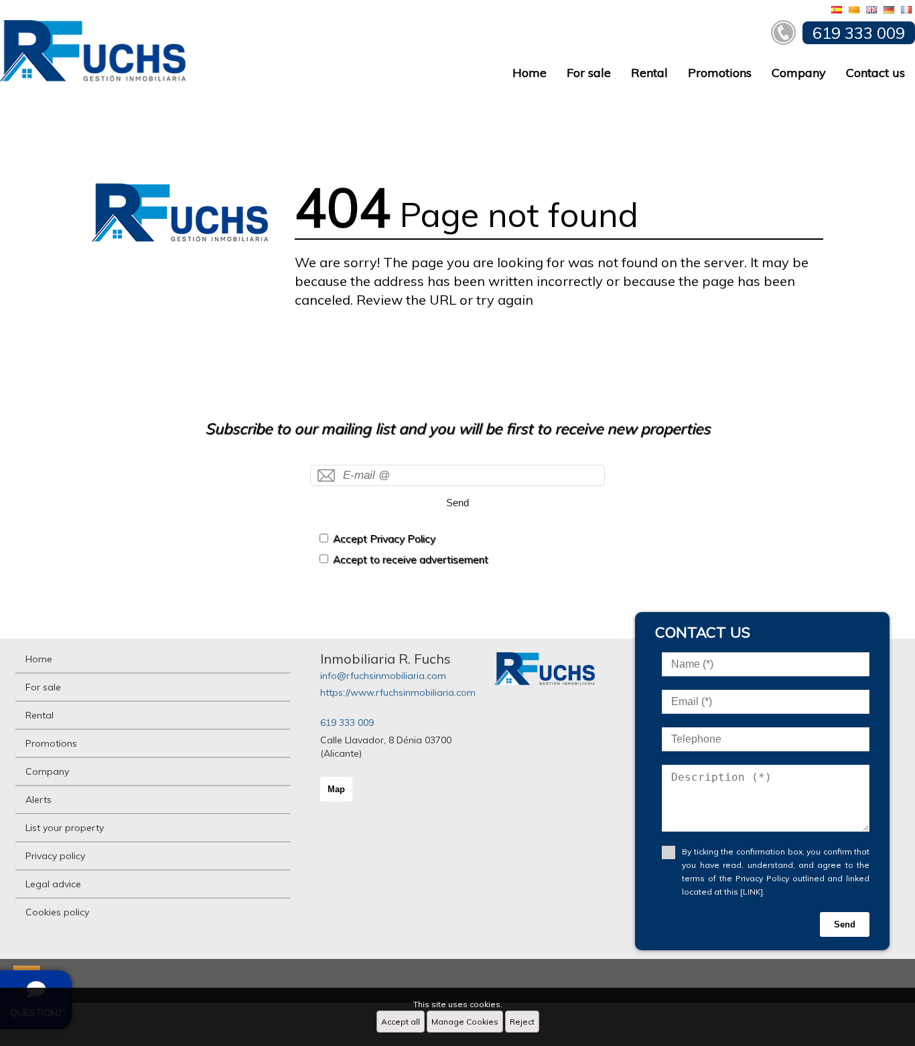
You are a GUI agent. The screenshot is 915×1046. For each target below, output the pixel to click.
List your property (64, 828)
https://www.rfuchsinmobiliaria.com (398, 692)
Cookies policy (57, 912)
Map (336, 789)
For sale (589, 72)
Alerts (38, 800)
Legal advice (53, 884)
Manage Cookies (464, 1022)
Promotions (720, 72)
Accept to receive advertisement (410, 559)
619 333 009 (347, 723)
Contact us (875, 72)
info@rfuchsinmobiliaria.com (383, 676)
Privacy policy (55, 856)
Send (457, 502)
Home (529, 72)
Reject (522, 1022)
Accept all (400, 1022)
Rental (649, 72)
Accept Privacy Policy (384, 538)
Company (799, 72)
